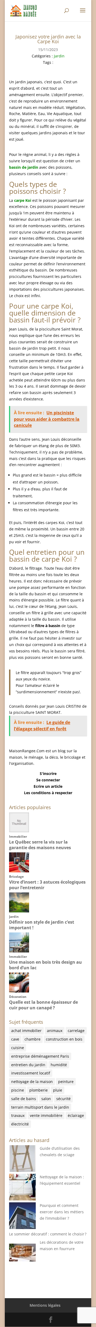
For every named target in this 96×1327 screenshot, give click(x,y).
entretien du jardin (28, 1064)
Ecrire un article (48, 786)
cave (15, 1039)
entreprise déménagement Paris (40, 1056)
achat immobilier (26, 1030)
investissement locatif (30, 1073)
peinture (66, 1081)
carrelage (76, 1030)
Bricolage (16, 876)
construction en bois (64, 1039)
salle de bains (23, 1098)
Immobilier (18, 836)
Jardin (59, 55)
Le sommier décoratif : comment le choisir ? (47, 1234)
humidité (59, 1064)
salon (46, 1098)
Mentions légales (45, 1305)
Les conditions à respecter (48, 792)
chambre (33, 1039)
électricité (20, 1124)
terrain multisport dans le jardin (40, 1107)
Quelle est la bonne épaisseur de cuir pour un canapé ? (43, 1005)
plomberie (38, 1090)
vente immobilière (46, 1115)
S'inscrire (48, 773)
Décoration (17, 996)
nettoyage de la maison (32, 1081)
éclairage (76, 1115)
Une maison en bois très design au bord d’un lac (45, 965)
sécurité (63, 1098)
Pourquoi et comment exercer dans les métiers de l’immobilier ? (62, 1212)
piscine (17, 1090)
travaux (18, 1115)
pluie (57, 1090)
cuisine (17, 1047)
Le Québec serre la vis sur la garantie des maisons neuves (40, 844)
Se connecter (48, 779)
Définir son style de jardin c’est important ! (41, 925)
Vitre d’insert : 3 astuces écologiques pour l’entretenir (47, 885)
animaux (54, 1030)
